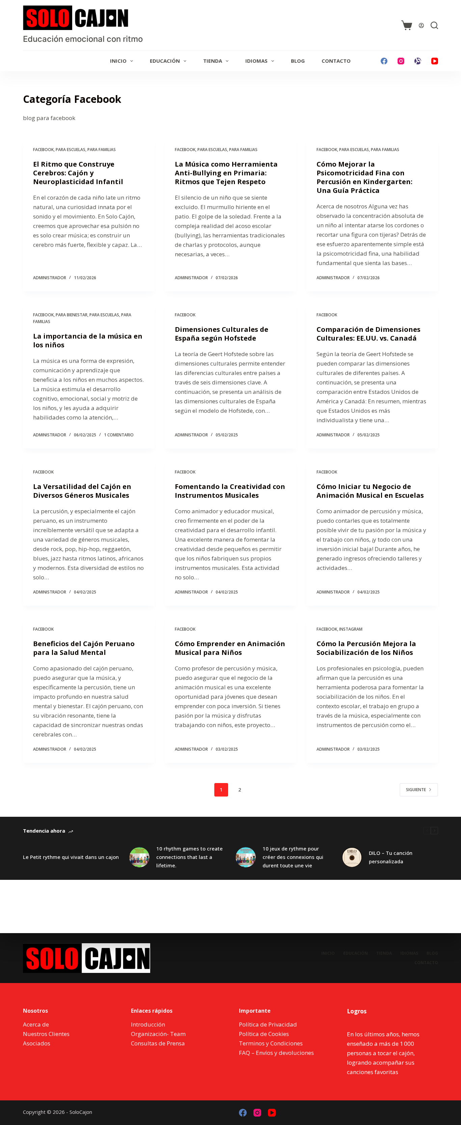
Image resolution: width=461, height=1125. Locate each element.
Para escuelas (70, 149)
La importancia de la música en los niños (87, 340)
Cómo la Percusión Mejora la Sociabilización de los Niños (366, 648)
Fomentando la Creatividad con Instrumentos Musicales (230, 491)
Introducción (148, 1024)
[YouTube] (434, 61)
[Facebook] (384, 61)
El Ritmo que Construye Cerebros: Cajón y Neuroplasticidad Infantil (78, 173)
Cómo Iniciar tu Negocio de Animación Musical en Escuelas (370, 491)
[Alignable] (417, 61)
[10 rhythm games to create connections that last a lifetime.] (139, 857)
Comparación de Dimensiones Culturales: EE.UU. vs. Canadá (369, 334)
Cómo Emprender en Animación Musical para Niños (230, 648)
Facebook (43, 149)
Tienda (212, 60)
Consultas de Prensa (158, 1043)
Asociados (36, 1043)
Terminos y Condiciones (271, 1043)
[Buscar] (434, 25)
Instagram (350, 629)
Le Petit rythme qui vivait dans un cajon (71, 857)
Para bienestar (71, 315)
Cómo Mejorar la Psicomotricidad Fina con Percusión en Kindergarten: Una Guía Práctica (364, 177)
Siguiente (416, 789)
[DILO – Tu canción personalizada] (352, 857)
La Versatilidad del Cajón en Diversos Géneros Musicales (82, 491)
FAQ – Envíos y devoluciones (276, 1053)
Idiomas (256, 60)
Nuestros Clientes (46, 1034)
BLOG (298, 60)
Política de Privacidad (268, 1024)
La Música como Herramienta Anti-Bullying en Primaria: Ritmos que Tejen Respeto (226, 173)
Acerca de (36, 1024)
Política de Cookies (264, 1034)
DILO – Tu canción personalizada (390, 857)
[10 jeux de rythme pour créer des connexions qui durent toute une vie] (246, 857)
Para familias (101, 149)
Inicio (118, 60)
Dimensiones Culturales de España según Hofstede (221, 334)
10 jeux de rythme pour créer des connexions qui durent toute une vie (293, 857)
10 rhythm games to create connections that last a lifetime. (189, 857)
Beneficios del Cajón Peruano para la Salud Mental (84, 648)
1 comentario (119, 435)
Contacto (336, 60)
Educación (165, 60)
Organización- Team (158, 1034)
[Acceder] (421, 25)
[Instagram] (401, 61)
